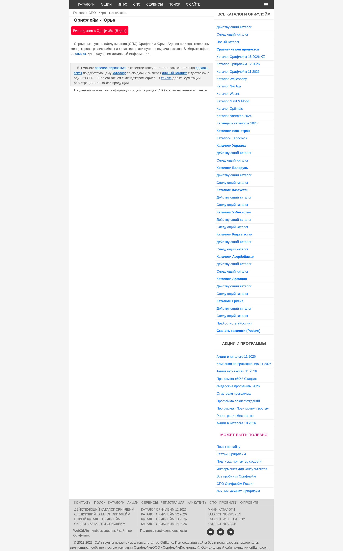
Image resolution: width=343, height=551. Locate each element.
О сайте (193, 4)
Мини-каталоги (221, 509)
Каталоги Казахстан (232, 190)
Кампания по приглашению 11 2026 (244, 364)
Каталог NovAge (229, 86)
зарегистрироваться (110, 68)
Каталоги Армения (232, 279)
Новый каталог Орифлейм (97, 519)
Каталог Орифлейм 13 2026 (164, 519)
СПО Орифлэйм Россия (235, 484)
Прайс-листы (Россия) (234, 323)
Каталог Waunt (228, 94)
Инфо (122, 4)
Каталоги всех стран (233, 131)
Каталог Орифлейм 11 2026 (238, 72)
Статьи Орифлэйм (231, 454)
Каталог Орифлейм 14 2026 (164, 524)
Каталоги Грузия (230, 301)
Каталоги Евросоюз (232, 138)
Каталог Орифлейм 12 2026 (238, 64)
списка (80, 54)
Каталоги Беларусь (232, 168)
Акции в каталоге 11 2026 (236, 356)
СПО (136, 4)
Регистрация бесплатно (235, 416)
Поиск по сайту (228, 447)
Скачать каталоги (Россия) (238, 331)
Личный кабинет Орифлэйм (238, 491)
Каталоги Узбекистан (234, 212)
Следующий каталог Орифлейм (102, 514)
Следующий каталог (232, 34)
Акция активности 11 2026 (237, 371)
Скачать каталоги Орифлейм (99, 524)
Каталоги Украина (231, 145)
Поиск (174, 4)
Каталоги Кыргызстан (234, 234)
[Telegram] (230, 532)
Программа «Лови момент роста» (243, 408)
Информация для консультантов (242, 469)
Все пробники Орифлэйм (236, 476)
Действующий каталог (234, 27)
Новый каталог (228, 42)
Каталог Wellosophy (232, 79)
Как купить (197, 502)
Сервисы (154, 4)
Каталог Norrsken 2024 (234, 116)
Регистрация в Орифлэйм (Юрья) (99, 30)
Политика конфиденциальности (163, 530)
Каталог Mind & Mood (233, 101)
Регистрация (173, 502)
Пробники (228, 502)
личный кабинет (174, 73)
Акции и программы (244, 343)
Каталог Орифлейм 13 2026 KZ (241, 57)
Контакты (82, 502)
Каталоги (86, 4)
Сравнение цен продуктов (238, 49)
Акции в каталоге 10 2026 (236, 423)
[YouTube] (210, 532)
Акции (106, 4)
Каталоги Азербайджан (235, 257)
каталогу (119, 73)
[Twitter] (220, 532)
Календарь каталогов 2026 (237, 123)
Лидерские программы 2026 (238, 386)
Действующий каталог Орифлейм (104, 509)
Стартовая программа (234, 393)
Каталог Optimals (230, 108)
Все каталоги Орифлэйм (244, 14)
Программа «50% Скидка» (237, 379)
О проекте (249, 502)
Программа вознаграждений (238, 401)
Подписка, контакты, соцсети (239, 461)
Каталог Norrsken (224, 514)
